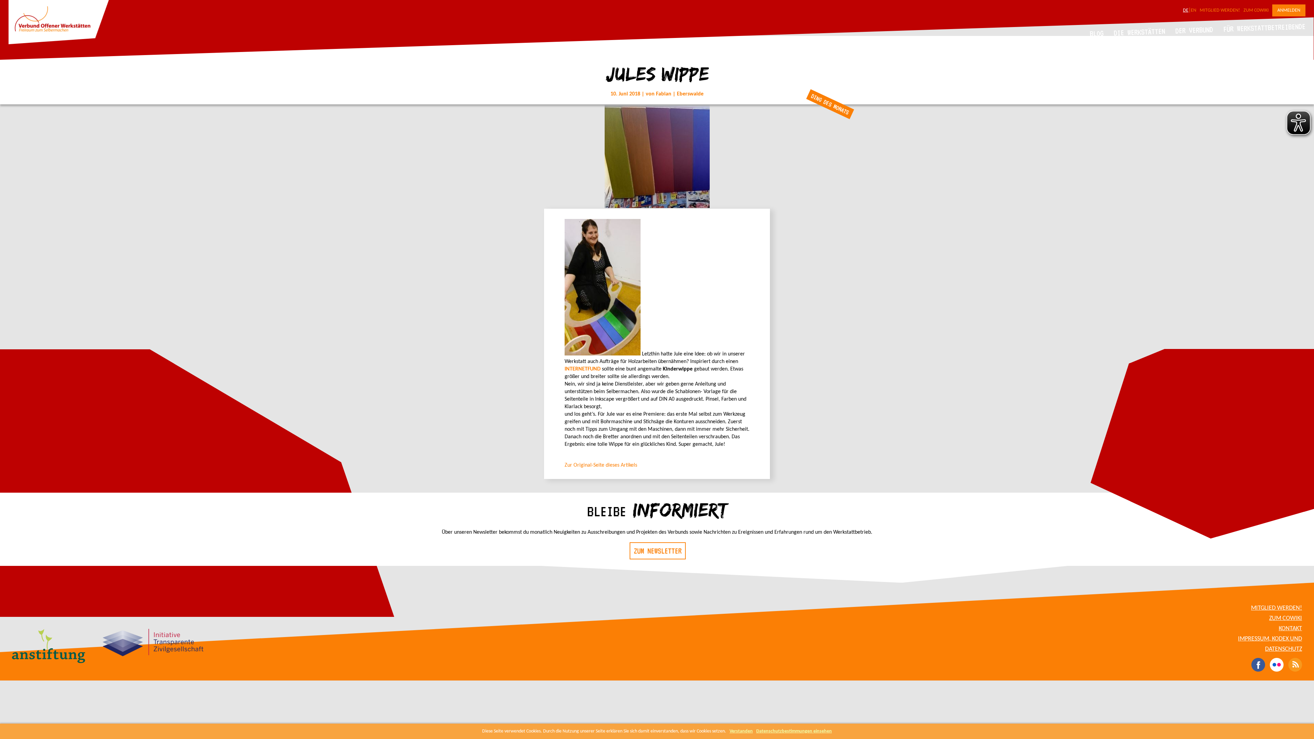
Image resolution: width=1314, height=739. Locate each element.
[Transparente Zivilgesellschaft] (153, 643)
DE (1185, 10)
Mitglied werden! (1220, 10)
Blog (1097, 33)
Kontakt (1290, 628)
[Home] (59, 43)
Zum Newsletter (658, 550)
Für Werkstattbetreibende (1264, 27)
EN (1193, 10)
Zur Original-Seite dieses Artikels (601, 465)
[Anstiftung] (49, 647)
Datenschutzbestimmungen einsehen (794, 731)
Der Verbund (1194, 30)
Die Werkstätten (1139, 32)
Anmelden (1288, 10)
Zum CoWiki (1256, 10)
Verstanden (741, 731)
